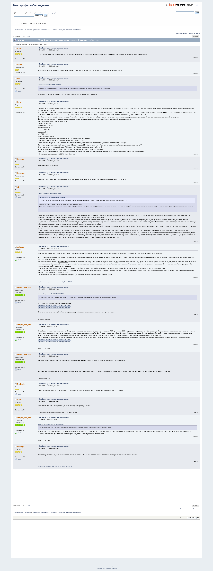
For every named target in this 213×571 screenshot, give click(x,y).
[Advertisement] (87, 486)
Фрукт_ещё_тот (24, 287)
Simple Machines (115, 566)
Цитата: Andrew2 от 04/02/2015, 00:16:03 (52, 197)
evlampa (20, 247)
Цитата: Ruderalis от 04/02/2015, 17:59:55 (51, 424)
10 (29, 36)
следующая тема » (194, 33)
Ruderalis (21, 384)
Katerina (20, 159)
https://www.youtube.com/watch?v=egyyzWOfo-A (54, 308)
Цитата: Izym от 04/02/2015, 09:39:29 (49, 193)
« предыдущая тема (181, 33)
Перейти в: (183, 517)
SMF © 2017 (106, 566)
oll (18, 187)
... (27, 36)
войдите (41, 13)
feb (18, 78)
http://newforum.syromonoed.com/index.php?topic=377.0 (55, 282)
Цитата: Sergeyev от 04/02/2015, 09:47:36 (51, 293)
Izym (19, 48)
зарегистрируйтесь (53, 13)
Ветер (19, 64)
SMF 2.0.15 (98, 566)
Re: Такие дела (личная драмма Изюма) (54, 48)
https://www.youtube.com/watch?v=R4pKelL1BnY (54, 305)
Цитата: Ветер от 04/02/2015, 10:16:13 (50, 84)
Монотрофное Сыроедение (31, 5)
